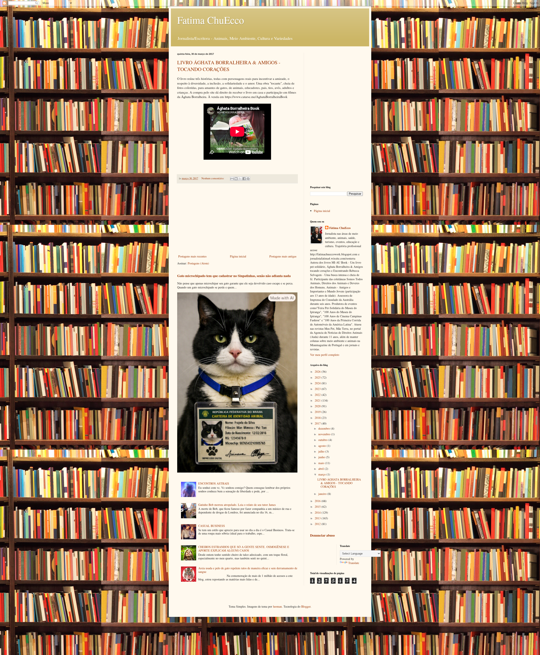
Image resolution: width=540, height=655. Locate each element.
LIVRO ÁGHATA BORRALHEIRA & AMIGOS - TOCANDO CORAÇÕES (228, 65)
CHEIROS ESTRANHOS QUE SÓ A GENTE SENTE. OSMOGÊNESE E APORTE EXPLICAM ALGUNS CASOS (243, 548)
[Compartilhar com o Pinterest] (248, 179)
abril (321, 469)
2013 (318, 518)
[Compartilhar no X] (240, 179)
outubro (323, 440)
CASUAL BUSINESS (211, 526)
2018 (318, 418)
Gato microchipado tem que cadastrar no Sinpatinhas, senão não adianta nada (234, 275)
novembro (324, 434)
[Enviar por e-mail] (232, 179)
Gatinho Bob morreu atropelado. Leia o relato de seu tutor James (237, 505)
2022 (318, 395)
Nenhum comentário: (213, 178)
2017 (318, 423)
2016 (318, 501)
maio (321, 463)
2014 (318, 512)
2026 (318, 372)
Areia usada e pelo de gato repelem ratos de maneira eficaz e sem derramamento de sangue (247, 570)
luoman (277, 606)
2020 (318, 406)
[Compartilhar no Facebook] (244, 179)
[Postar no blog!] (236, 179)
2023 (318, 389)
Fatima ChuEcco (210, 20)
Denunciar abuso (322, 535)
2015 (318, 507)
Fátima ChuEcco (340, 228)
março (322, 474)
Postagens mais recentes (192, 256)
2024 (318, 383)
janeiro (322, 494)
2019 (318, 412)
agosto (322, 446)
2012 (318, 524)
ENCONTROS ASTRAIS (213, 483)
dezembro (324, 428)
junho (322, 457)
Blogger (305, 606)
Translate (353, 563)
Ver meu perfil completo (324, 355)
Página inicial (238, 256)
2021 (318, 400)
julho (321, 451)
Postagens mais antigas (282, 256)
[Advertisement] (237, 218)
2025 (318, 377)
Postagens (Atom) (198, 263)
